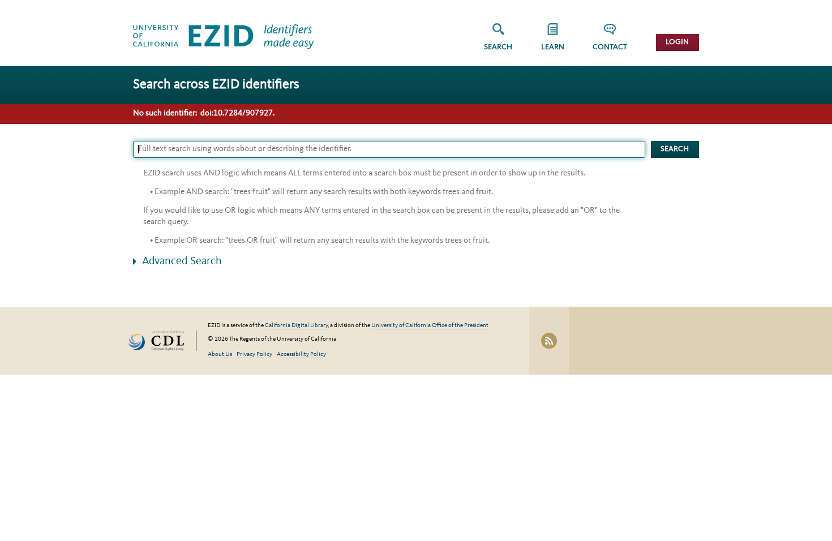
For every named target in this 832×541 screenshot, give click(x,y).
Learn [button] (552, 47)
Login (677, 42)
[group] (552, 40)
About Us (220, 354)
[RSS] (549, 340)
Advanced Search (182, 261)
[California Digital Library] (162, 340)
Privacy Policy (254, 354)
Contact (610, 47)
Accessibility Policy (301, 354)
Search (498, 47)
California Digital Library (296, 326)
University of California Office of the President (429, 326)
